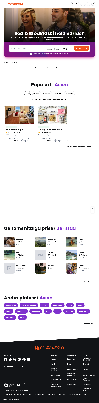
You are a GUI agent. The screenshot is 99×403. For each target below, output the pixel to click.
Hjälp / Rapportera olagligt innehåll (56, 384)
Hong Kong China (29, 305)
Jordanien (21, 311)
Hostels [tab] (37, 68)
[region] (49, 187)
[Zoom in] (92, 208)
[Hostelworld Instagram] (14, 359)
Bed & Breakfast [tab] (58, 68)
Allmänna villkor (40, 394)
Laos (57, 311)
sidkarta (86, 394)
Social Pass (71, 359)
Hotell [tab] (46, 68)
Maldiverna (83, 311)
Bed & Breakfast (11, 127)
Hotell (53, 364)
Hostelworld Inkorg (87, 389)
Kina (48, 311)
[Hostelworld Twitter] (10, 359)
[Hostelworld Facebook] (5, 359)
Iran (70, 305)
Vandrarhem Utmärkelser (71, 374)
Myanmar (10, 317)
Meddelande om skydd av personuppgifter (18, 394)
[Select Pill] (88, 4)
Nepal (22, 317)
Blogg (69, 364)
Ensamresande (72, 379)
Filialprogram (87, 384)
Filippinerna (11, 305)
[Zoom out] (92, 211)
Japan (8, 311)
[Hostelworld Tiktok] (28, 359)
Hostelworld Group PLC (87, 359)
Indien (44, 305)
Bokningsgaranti (72, 369)
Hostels (53, 359)
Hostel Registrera (86, 379)
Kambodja (36, 311)
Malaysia (69, 311)
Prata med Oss (56, 379)
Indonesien (57, 305)
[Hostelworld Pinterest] (24, 359)
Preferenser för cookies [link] (11, 399)
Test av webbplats (75, 394)
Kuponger (51, 394)
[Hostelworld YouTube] (19, 359)
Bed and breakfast (54, 369)
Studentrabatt (71, 384)
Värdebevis (61, 394)
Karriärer (86, 369)
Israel (80, 305)
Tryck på (86, 364)
